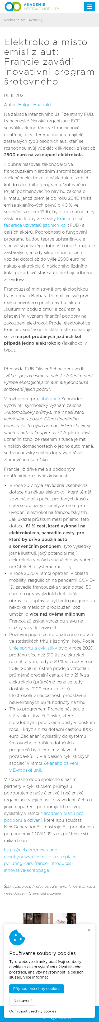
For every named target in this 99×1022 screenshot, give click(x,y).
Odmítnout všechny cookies (32, 1011)
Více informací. (36, 977)
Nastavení (22, 1001)
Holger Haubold (34, 105)
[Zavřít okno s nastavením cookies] (89, 931)
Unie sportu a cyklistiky (33, 648)
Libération (49, 399)
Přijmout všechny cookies (36, 989)
